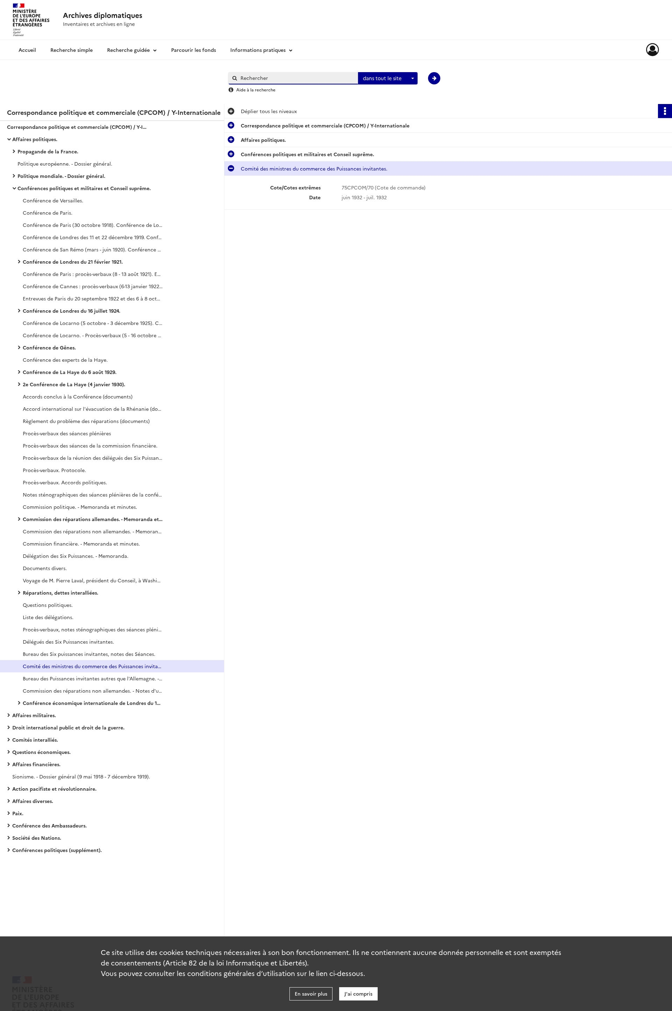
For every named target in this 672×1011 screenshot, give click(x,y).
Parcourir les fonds (193, 49)
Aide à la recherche (255, 89)
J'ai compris (358, 993)
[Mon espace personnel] (652, 50)
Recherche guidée (128, 49)
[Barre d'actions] (665, 111)
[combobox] (388, 78)
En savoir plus (311, 993)
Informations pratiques (258, 49)
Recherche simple (71, 49)
